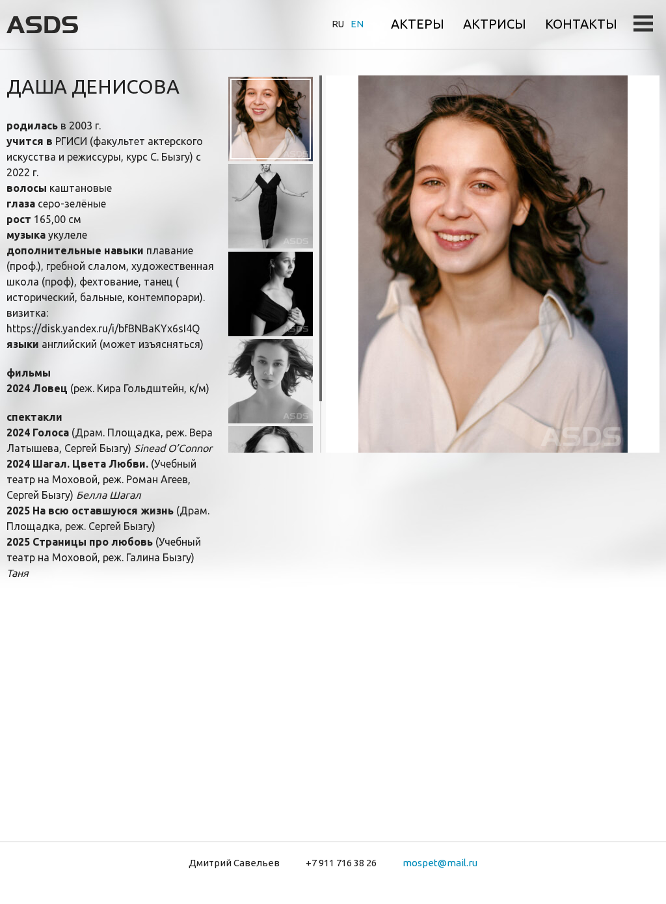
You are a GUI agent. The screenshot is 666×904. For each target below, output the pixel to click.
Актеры (417, 23)
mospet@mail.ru (440, 862)
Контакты (581, 23)
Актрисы (494, 23)
